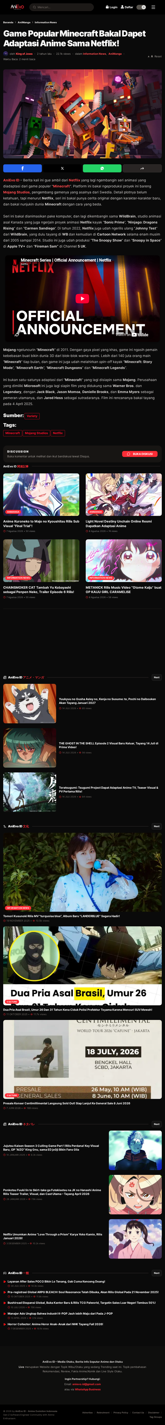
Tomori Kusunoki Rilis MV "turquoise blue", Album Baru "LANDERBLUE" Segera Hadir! (61, 916)
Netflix (74, 180)
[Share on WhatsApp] (102, 168)
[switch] (141, 7)
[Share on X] (62, 168)
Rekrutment (103, 1412)
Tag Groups (156, 1417)
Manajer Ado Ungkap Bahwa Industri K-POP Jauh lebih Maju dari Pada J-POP (60, 1313)
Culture (12, 1002)
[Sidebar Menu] (153, 7)
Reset (158, 56)
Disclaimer (153, 1412)
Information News (46, 22)
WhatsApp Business (88, 1389)
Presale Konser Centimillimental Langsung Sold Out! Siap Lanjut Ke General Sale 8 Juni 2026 (66, 1103)
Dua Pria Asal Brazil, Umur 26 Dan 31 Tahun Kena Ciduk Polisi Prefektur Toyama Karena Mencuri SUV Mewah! (77, 1009)
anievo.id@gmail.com (86, 1384)
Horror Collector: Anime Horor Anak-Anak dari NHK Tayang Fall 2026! (55, 1324)
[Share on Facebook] (22, 168)
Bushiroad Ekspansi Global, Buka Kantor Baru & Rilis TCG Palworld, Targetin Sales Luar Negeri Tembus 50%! (82, 1302)
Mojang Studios (16, 192)
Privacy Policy (120, 1412)
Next (157, 677)
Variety (32, 416)
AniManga (24, 22)
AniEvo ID (26, 677)
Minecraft (61, 186)
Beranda (8, 22)
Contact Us (138, 1412)
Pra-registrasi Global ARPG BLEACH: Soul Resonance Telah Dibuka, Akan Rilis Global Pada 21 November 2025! (83, 1292)
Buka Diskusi (143, 454)
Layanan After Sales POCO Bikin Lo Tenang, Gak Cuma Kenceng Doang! (56, 1281)
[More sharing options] (142, 168)
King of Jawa (24, 53)
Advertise (87, 1412)
